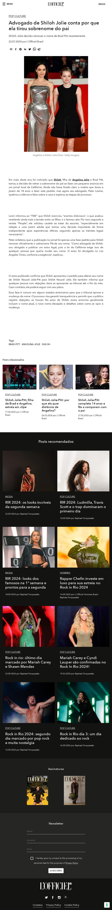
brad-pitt (14, 344)
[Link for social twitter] (46, 898)
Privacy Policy (72, 863)
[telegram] (39, 50)
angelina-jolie (31, 344)
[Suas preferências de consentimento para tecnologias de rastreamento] (107, 905)
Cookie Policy (71, 905)
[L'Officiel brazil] (56, 4)
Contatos (38, 905)
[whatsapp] (34, 50)
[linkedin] (25, 50)
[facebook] (15, 50)
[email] (11, 50)
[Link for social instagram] (59, 898)
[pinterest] (20, 50)
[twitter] (29, 50)
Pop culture (17, 16)
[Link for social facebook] (52, 898)
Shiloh (46, 344)
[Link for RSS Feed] (65, 897)
